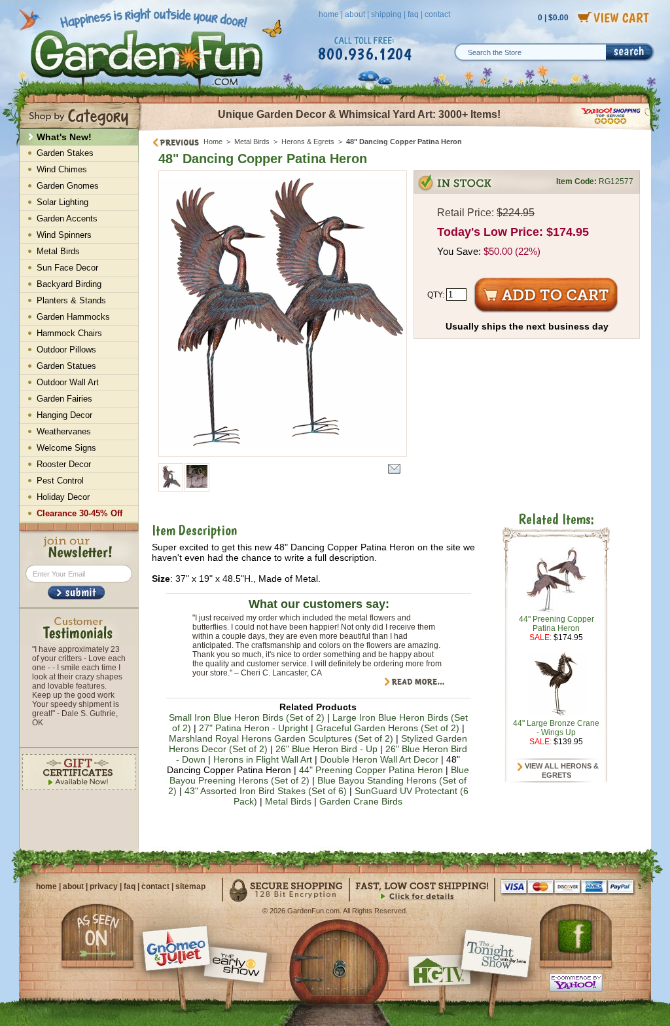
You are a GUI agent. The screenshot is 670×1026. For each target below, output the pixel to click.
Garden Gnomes (68, 186)
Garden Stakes (65, 153)
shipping (386, 14)
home (329, 14)
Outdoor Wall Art (68, 382)
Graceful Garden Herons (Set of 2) (387, 728)
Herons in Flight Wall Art (262, 759)
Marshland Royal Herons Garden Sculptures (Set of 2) (281, 738)
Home (212, 141)
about (355, 14)
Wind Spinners (64, 235)
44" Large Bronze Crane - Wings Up (556, 728)
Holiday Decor (63, 497)
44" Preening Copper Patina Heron (371, 770)
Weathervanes (64, 431)
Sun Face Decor (67, 268)
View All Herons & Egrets (561, 770)
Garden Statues (66, 366)
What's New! (64, 137)
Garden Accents (67, 218)
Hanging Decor (64, 415)
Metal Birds (252, 141)
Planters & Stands (71, 300)
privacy (104, 886)
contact (437, 14)
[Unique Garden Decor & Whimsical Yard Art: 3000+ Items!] (395, 129)
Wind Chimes (62, 169)
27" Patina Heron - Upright (253, 728)
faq (413, 14)
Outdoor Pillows (66, 349)
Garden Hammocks (73, 317)
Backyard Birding (69, 284)
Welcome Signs (66, 448)
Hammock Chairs (69, 333)
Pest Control (60, 480)
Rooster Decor (64, 464)
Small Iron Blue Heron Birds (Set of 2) (247, 717)
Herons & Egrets (307, 141)
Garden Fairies (64, 399)
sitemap (190, 886)
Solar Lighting (62, 202)
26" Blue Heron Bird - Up (326, 749)
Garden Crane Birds (360, 801)
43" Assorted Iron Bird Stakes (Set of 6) (266, 791)
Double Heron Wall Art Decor (379, 759)
